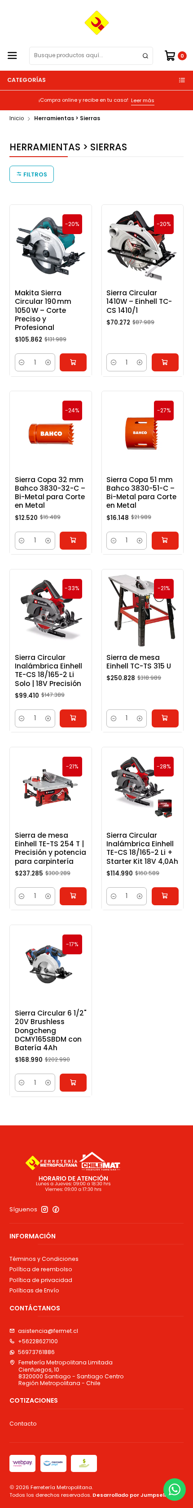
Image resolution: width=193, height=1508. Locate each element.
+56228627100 (38, 1341)
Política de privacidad (40, 1280)
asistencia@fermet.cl (48, 1331)
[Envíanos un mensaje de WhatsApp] (174, 1489)
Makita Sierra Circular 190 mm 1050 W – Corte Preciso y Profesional (43, 310)
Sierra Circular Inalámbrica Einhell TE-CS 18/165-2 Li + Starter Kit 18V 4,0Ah (142, 848)
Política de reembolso (40, 1269)
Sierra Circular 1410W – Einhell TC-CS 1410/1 (139, 301)
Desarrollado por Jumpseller (131, 1495)
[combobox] (91, 56)
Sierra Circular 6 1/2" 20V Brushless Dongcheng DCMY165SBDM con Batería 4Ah (51, 1030)
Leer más (56, 100)
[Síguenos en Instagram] (44, 1209)
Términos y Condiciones (44, 1259)
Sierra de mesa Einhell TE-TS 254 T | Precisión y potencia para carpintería (50, 848)
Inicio (16, 119)
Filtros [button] (34, 174)
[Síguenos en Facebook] (56, 1209)
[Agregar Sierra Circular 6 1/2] (73, 1083)
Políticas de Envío (34, 1290)
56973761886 (36, 1352)
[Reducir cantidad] (22, 362)
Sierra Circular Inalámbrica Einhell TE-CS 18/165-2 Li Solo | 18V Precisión (48, 670)
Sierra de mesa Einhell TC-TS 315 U (138, 662)
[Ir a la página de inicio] (97, 23)
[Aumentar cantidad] (48, 362)
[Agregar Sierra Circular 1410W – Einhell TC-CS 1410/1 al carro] (165, 362)
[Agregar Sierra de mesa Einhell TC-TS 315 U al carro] (165, 718)
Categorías (26, 80)
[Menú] (12, 56)
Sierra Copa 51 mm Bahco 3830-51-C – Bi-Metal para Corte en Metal (141, 492)
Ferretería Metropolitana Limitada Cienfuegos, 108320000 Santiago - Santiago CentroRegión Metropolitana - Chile (71, 1373)
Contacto (23, 1423)
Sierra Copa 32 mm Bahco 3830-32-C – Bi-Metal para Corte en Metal (50, 492)
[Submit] (145, 56)
